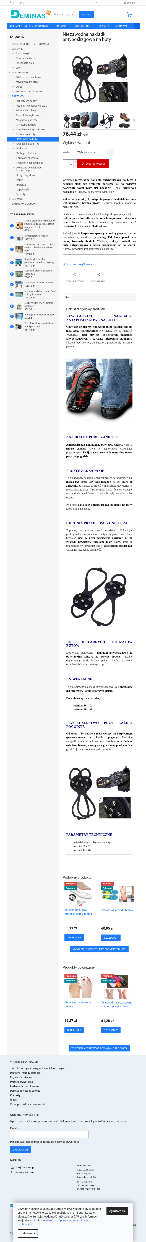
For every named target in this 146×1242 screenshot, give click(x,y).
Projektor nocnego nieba (29, 162)
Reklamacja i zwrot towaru (25, 1086)
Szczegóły (74, 1029)
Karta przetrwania (26, 153)
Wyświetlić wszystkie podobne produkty (99, 949)
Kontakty (15, 1095)
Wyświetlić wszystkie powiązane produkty (99, 1048)
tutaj (34, 1220)
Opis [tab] (66, 297)
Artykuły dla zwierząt (27, 82)
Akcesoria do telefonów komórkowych (29, 169)
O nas (13, 1099)
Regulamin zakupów (21, 1077)
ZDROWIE (17, 48)
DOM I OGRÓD (20, 72)
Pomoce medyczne (25, 58)
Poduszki (21, 148)
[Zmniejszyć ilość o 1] (75, 166)
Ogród (18, 86)
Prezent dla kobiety (25, 110)
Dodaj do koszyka (95, 163)
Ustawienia (28, 1233)
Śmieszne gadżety (26, 124)
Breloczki (21, 184)
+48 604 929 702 (24, 1172)
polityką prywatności (67, 1141)
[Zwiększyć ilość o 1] (75, 162)
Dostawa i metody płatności (25, 1072)
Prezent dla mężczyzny (28, 115)
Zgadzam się (117, 1211)
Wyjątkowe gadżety (26, 120)
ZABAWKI (17, 199)
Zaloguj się (20, 1149)
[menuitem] (29, 26)
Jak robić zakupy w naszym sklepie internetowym (37, 1068)
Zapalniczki (22, 189)
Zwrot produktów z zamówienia (27, 1104)
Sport (18, 67)
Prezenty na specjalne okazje (31, 105)
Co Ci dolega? (22, 53)
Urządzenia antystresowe (30, 129)
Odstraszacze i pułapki (28, 77)
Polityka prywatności (21, 1081)
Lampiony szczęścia (27, 158)
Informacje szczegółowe (76, 264)
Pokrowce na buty (27, 139)
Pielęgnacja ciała (24, 63)
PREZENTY (18, 96)
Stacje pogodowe (25, 175)
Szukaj (86, 14)
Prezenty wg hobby (26, 100)
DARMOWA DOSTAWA (24, 203)
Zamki (19, 180)
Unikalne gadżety (25, 134)
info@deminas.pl (24, 1167)
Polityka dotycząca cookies (25, 1090)
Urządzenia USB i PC (27, 143)
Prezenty (20, 194)
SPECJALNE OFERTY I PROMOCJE (31, 44)
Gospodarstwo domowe (28, 91)
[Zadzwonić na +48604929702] (15, 2)
